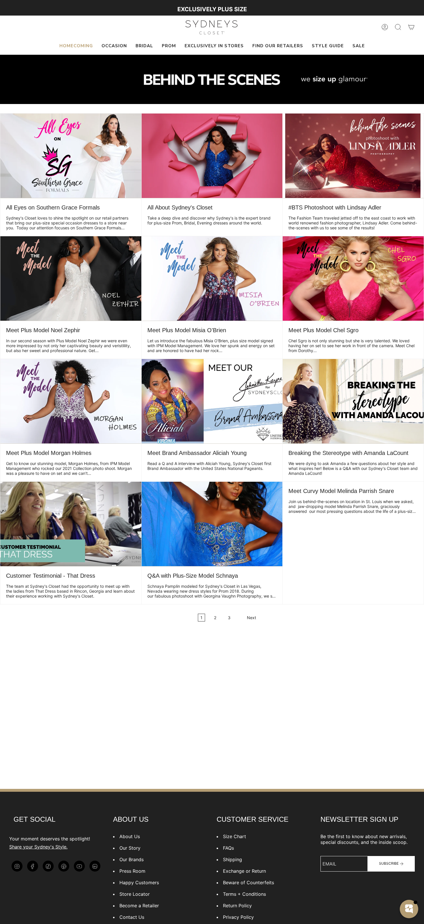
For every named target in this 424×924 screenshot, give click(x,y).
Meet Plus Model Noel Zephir (43, 330)
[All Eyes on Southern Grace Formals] (70, 156)
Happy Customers (139, 882)
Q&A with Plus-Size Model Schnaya (192, 575)
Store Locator (134, 894)
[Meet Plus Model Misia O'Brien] (212, 278)
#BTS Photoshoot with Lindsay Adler (334, 207)
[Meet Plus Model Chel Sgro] (353, 278)
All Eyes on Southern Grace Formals (53, 207)
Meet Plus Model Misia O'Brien (186, 330)
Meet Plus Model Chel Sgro (323, 330)
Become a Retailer (139, 905)
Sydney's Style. (50, 847)
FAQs (228, 848)
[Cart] (411, 27)
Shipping (232, 859)
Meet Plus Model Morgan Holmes (48, 453)
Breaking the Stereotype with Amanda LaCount (348, 453)
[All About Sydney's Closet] (212, 156)
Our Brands (131, 859)
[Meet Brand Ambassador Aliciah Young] (212, 401)
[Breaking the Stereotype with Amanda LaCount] (353, 401)
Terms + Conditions (244, 894)
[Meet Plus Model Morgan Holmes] (70, 401)
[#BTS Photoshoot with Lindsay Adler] (353, 156)
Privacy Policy (238, 917)
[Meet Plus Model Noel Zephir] (70, 278)
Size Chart (234, 836)
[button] (114, 46)
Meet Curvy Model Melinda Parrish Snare (341, 491)
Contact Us (131, 917)
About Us (129, 836)
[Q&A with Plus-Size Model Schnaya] (212, 524)
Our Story (129, 848)
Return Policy (237, 905)
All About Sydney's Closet (180, 207)
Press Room (132, 871)
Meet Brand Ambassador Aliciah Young (197, 453)
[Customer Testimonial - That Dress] (70, 524)
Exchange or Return (244, 871)
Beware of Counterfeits (248, 882)
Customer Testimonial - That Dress (50, 575)
